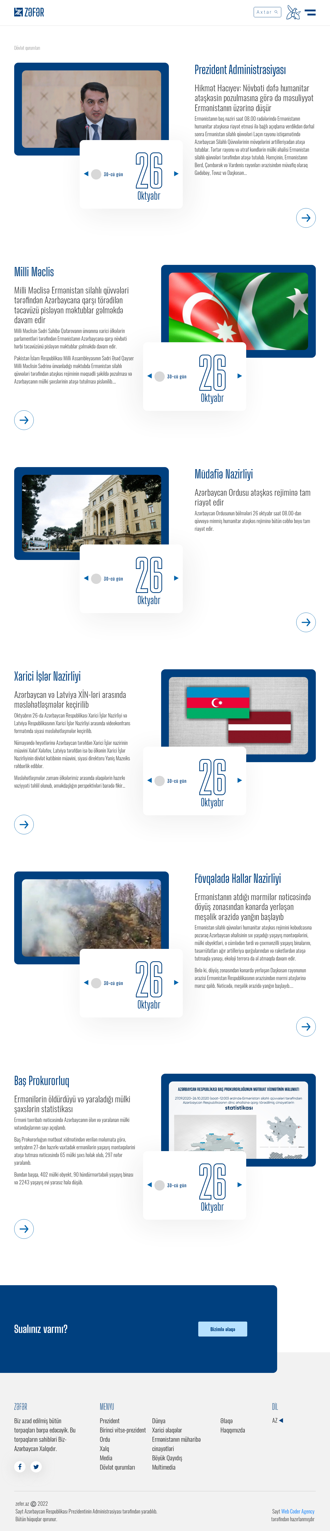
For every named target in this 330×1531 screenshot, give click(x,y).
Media (106, 1457)
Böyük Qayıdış (167, 1457)
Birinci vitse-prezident (123, 1429)
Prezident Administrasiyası (240, 70)
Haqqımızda (232, 1429)
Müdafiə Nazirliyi (224, 474)
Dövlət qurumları (117, 1466)
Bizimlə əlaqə (222, 1329)
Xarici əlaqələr (167, 1429)
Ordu (105, 1439)
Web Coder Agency (298, 1511)
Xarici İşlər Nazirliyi (47, 676)
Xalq (104, 1448)
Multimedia (164, 1466)
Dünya (159, 1420)
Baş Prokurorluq (41, 1081)
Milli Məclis (34, 272)
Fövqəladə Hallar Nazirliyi (238, 878)
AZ (275, 1420)
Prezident (110, 1420)
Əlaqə (226, 1420)
